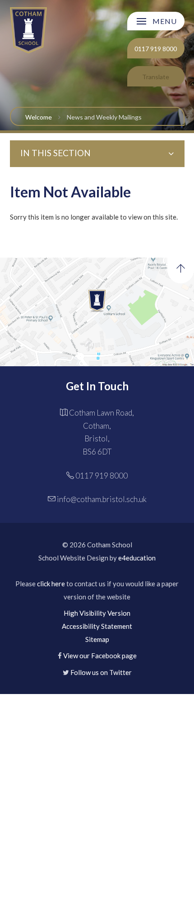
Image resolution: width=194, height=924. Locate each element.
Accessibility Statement (97, 626)
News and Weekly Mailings (104, 117)
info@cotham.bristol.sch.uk (102, 499)
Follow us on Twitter (101, 672)
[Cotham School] (28, 30)
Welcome (38, 117)
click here (51, 583)
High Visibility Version (97, 613)
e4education (137, 558)
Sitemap (97, 639)
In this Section (55, 153)
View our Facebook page (100, 655)
